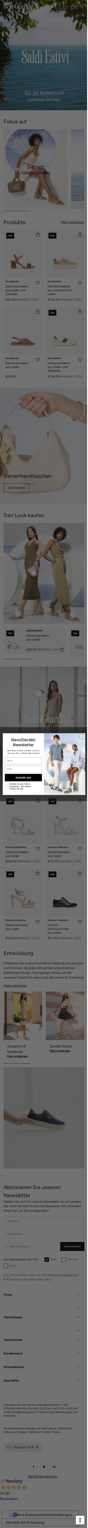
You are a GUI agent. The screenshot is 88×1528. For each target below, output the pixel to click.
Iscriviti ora (21, 777)
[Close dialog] (80, 736)
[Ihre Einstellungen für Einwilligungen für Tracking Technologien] (76, 1520)
